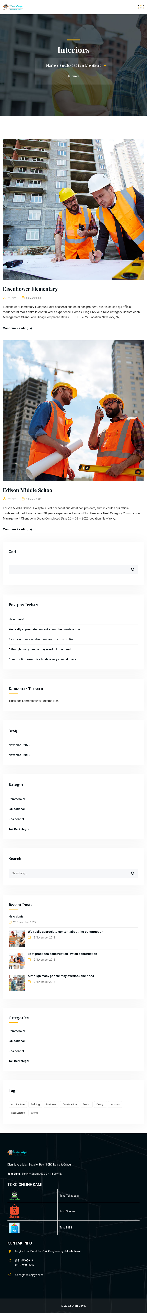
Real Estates (18, 1112)
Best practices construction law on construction (41, 639)
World (34, 1112)
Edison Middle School (28, 490)
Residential (16, 819)
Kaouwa (115, 1104)
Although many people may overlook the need (40, 649)
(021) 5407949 (24, 1260)
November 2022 (19, 745)
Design (100, 1104)
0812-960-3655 (24, 1264)
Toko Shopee (67, 1211)
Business (51, 1104)
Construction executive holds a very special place (42, 659)
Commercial (17, 799)
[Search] (135, 872)
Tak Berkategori (19, 829)
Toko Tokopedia (69, 1195)
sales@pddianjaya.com (29, 1275)
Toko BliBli (66, 1227)
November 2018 (19, 755)
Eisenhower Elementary (30, 288)
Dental (86, 1104)
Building (35, 1104)
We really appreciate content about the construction (44, 629)
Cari (12, 551)
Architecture (17, 1104)
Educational (17, 809)
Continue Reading (15, 328)
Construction (70, 1104)
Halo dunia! (16, 619)
